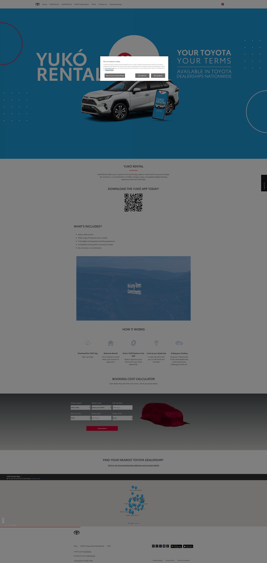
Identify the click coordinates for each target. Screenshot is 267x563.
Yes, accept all (158, 75)
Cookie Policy (109, 70)
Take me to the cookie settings (115, 75)
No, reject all (142, 75)
